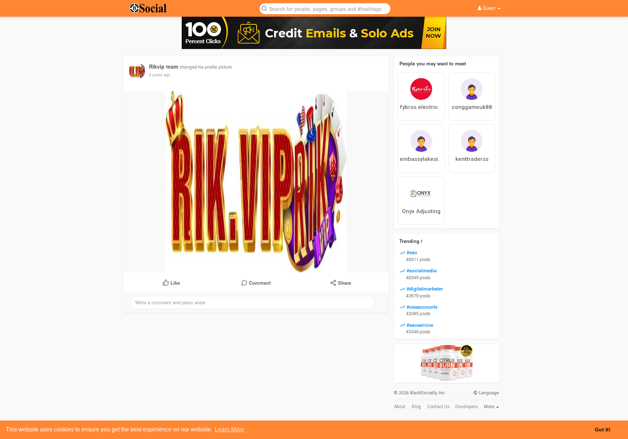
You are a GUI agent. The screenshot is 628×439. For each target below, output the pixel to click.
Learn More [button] (229, 429)
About (400, 407)
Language (488, 393)
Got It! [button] (603, 429)
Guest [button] (489, 7)
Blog (416, 407)
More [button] (489, 406)
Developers (466, 407)
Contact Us (438, 407)
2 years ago (159, 74)
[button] (325, 8)
